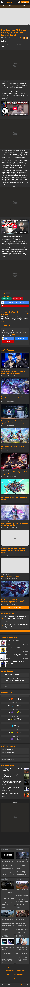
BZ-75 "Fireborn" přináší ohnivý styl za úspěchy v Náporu (7, 919)
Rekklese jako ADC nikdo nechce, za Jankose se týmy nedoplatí (26, 27)
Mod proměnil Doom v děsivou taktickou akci (10, 794)
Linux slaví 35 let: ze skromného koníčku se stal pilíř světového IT (7, 898)
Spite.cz (3, 772)
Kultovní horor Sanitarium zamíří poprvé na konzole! (7, 873)
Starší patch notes (15, 631)
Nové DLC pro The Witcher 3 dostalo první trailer (12, 769)
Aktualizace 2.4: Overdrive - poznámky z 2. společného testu (7, 929)
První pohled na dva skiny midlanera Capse (13, 398)
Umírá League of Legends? (10, 576)
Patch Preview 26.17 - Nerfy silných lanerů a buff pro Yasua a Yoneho (13, 601)
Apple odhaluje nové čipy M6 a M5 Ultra (7, 903)
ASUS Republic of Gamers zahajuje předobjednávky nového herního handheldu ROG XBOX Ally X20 (7, 868)
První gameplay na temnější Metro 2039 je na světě (11, 775)
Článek (20, 27)
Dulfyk (4, 450)
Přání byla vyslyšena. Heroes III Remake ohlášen (21, 867)
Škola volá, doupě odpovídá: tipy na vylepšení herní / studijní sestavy (13, 422)
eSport (6, 27)
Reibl (6, 41)
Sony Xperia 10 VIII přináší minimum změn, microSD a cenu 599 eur (21, 948)
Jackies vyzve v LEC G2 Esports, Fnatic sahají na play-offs (14, 473)
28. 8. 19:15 (15, 729)
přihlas (23, 332)
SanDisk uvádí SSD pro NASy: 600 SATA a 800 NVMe (6, 961)
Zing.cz (3, 796)
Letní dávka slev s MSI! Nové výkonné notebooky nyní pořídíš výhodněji (22, 959)
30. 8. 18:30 (15, 696)
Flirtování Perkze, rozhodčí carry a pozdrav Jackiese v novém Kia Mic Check (13, 550)
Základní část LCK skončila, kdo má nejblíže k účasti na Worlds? (13, 372)
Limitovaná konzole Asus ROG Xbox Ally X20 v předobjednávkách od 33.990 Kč (7, 954)
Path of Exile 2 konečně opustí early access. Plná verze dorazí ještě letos (22, 861)
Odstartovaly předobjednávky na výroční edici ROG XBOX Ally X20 (11, 781)
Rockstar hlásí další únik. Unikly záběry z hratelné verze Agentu (7, 861)
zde (17, 320)
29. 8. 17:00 (15, 723)
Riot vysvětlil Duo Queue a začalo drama (12, 447)
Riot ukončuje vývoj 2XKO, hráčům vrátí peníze (14, 498)
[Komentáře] (20, 38)
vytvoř (13, 333)
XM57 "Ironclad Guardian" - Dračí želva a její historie (7, 924)
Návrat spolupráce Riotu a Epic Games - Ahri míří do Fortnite (15, 524)
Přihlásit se (25, 2)
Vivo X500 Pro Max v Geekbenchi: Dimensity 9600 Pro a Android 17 (21, 953)
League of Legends (13, 27)
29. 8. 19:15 (15, 716)
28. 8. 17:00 (15, 736)
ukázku (2, 321)
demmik (5, 375)
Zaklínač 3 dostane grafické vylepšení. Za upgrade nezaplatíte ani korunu (21, 874)
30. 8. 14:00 (15, 709)
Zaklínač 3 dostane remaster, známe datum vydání (21, 919)
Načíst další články (15, 607)
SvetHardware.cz (6, 790)
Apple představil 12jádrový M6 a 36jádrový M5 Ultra (11, 788)
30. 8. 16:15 (15, 702)
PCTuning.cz (4, 784)
